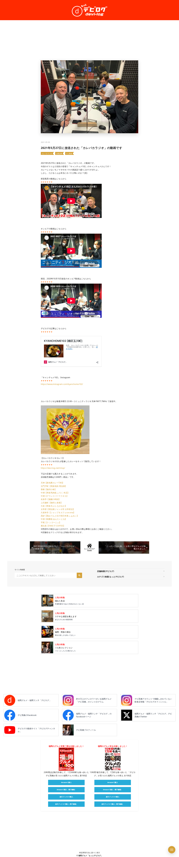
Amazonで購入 (66, 782)
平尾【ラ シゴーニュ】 (51, 522)
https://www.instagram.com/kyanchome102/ (62, 384)
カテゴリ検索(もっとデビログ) (110, 576)
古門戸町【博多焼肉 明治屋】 (54, 486)
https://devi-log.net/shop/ (53, 468)
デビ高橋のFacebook (27, 715)
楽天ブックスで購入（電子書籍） (66, 804)
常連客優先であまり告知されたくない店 (69, 600)
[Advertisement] (89, 40)
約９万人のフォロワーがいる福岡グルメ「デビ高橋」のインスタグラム (94, 700)
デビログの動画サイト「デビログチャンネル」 (36, 730)
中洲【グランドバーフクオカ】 (54, 496)
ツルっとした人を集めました (65, 647)
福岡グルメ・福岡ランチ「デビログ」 (34, 700)
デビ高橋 (69, 154)
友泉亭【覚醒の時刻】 (51, 499)
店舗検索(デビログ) (105, 571)
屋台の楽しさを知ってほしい (65, 631)
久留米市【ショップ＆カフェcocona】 (58, 512)
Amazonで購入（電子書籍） (66, 790)
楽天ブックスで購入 (66, 797)
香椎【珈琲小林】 (49, 489)
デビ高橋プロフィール (86, 730)
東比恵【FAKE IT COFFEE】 (53, 525)
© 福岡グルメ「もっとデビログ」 (89, 855)
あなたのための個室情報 (66, 616)
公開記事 (59, 154)
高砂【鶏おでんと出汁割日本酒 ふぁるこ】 (60, 515)
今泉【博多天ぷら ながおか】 (54, 506)
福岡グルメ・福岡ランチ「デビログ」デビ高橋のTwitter (153, 715)
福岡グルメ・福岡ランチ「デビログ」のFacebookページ (94, 715)
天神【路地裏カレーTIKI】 (52, 482)
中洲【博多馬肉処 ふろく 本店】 (55, 492)
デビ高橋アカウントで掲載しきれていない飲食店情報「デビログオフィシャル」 (153, 700)
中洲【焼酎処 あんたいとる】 (54, 519)
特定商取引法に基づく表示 (89, 852)
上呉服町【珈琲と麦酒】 (51, 502)
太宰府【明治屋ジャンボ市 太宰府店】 (58, 509)
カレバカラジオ (47, 154)
